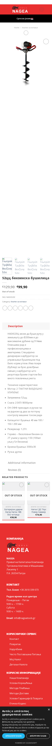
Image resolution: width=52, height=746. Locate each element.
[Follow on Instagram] (4, 11)
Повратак (15, 644)
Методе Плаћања (19, 688)
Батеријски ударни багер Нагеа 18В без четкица (13, 512)
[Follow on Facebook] (4, 7)
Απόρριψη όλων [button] (38, 736)
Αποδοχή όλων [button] (13, 736)
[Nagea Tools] (20, 2)
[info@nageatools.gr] (25, 2)
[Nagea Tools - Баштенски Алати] (20, 9)
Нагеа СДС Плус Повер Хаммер (38, 510)
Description (15, 326)
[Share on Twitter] (15, 308)
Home (16, 27)
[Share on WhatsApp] (4, 308)
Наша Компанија (19, 678)
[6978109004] (33, 2)
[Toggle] (5, 326)
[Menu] (48, 9)
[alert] (26, 726)
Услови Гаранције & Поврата (26, 698)
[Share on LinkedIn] (30, 308)
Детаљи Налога (18, 664)
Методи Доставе (19, 693)
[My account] (35, 9)
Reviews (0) (14, 470)
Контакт (14, 639)
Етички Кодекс (18, 703)
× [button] (49, 710)
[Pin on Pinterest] (25, 308)
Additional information (22, 462)
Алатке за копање (30, 27)
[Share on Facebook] (10, 308)
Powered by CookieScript (26, 743)
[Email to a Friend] (20, 308)
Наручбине (16, 649)
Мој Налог (15, 659)
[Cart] (41, 9)
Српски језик (24, 18)
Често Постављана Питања (25, 654)
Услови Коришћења (21, 683)
